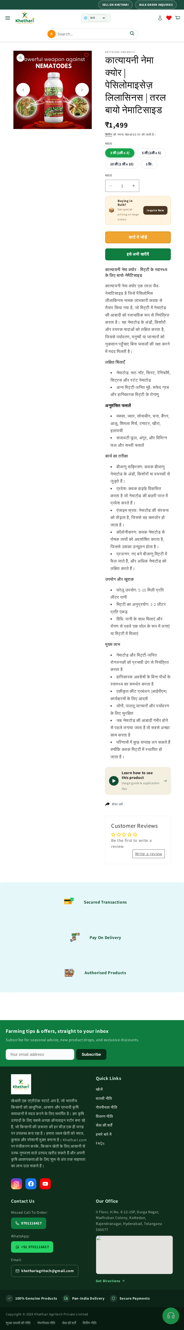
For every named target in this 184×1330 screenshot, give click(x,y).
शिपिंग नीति (89, 1323)
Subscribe (91, 1054)
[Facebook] (30, 1183)
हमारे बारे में (103, 1134)
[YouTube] (45, 1183)
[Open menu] (8, 18)
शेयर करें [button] (117, 804)
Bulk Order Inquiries (156, 5)
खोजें (99, 1089)
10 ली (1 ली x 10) (122, 164)
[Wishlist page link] (169, 18)
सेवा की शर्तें (104, 1125)
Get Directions (108, 1281)
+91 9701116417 (35, 1246)
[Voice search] (51, 34)
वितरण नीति (104, 1116)
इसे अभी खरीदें (138, 254)
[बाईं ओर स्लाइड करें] (23, 90)
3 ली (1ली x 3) (119, 152)
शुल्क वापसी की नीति (18, 1323)
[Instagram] (16, 1183)
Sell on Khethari (115, 5)
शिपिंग (108, 135)
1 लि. (149, 164)
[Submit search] (132, 34)
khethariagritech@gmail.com (47, 1270)
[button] (177, 18)
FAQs (100, 1143)
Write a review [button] (148, 853)
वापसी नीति (104, 1098)
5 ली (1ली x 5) (151, 152)
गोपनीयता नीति (106, 1107)
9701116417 (31, 1223)
